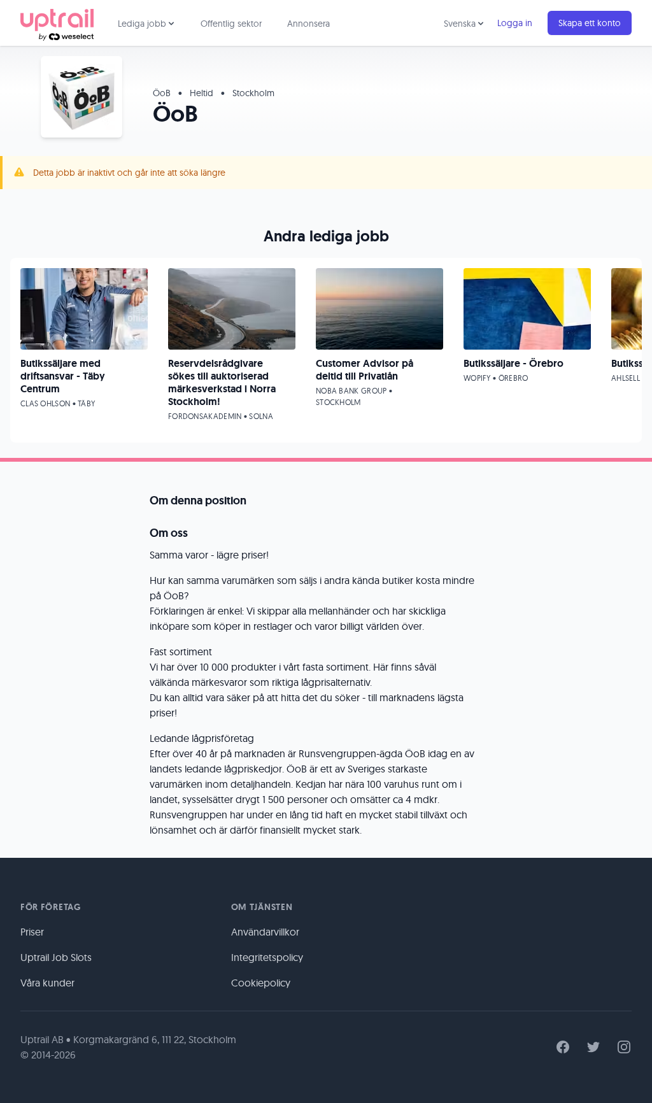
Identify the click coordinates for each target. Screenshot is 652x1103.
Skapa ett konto (589, 23)
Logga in (514, 23)
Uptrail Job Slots (56, 957)
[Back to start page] (57, 23)
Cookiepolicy (260, 982)
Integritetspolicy (267, 957)
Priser (32, 931)
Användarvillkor (265, 931)
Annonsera (308, 23)
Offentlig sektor (231, 23)
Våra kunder (47, 982)
